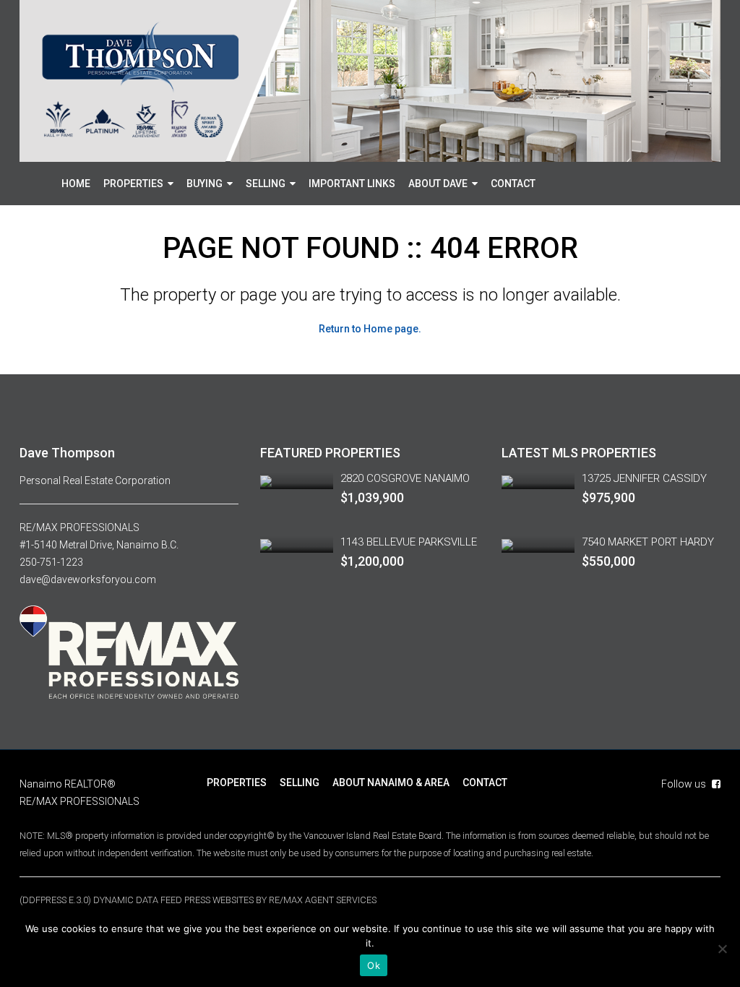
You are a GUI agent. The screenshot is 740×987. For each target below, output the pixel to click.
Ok (373, 965)
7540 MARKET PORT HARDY (648, 541)
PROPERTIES (133, 183)
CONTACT (513, 183)
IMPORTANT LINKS (352, 183)
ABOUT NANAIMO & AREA (390, 782)
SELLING (265, 183)
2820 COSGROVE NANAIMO (405, 478)
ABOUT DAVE (438, 183)
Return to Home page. (370, 329)
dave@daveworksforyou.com (88, 579)
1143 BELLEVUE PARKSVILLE (408, 541)
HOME (75, 183)
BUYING (204, 183)
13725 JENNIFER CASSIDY (644, 478)
